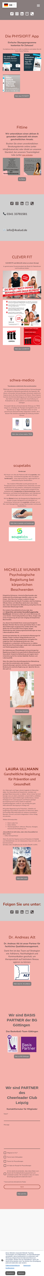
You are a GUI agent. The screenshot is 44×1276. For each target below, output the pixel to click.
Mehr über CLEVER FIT (22, 349)
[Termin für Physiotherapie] (5, 1161)
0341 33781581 (27, 155)
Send (22, 1187)
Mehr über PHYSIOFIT (22, 96)
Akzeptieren (10, 1273)
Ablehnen (21, 1273)
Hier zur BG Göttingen (22, 1056)
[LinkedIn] (22, 13)
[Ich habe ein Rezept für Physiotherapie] (5, 1165)
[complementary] (9, 5)
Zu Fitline (22, 179)
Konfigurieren (10, 1268)
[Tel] (32, 13)
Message (6, 1125)
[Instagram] (17, 13)
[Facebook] (11, 13)
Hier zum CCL (22, 1194)
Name (6, 1114)
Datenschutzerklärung (13, 1265)
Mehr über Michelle (22, 711)
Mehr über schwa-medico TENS (22, 434)
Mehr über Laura (22, 878)
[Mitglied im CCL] (5, 1153)
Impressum (27, 1265)
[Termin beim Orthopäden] (5, 1157)
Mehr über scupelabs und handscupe (22, 523)
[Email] (27, 13)
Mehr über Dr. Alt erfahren (22, 984)
